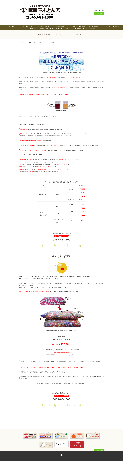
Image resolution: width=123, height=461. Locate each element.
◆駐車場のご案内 (44, 28)
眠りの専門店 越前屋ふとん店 (58, 458)
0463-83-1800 (99, 10)
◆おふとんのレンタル (84, 26)
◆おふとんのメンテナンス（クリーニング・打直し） (64, 26)
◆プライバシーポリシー (89, 28)
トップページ (23, 42)
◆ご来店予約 (78, 28)
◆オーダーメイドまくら (18, 26)
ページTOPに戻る (99, 450)
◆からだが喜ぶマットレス (32, 26)
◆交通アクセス (34, 28)
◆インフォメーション (97, 26)
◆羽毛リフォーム (45, 26)
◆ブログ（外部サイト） (67, 28)
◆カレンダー (107, 26)
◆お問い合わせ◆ (54, 28)
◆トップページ (6, 26)
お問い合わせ (99, 13)
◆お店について (117, 26)
